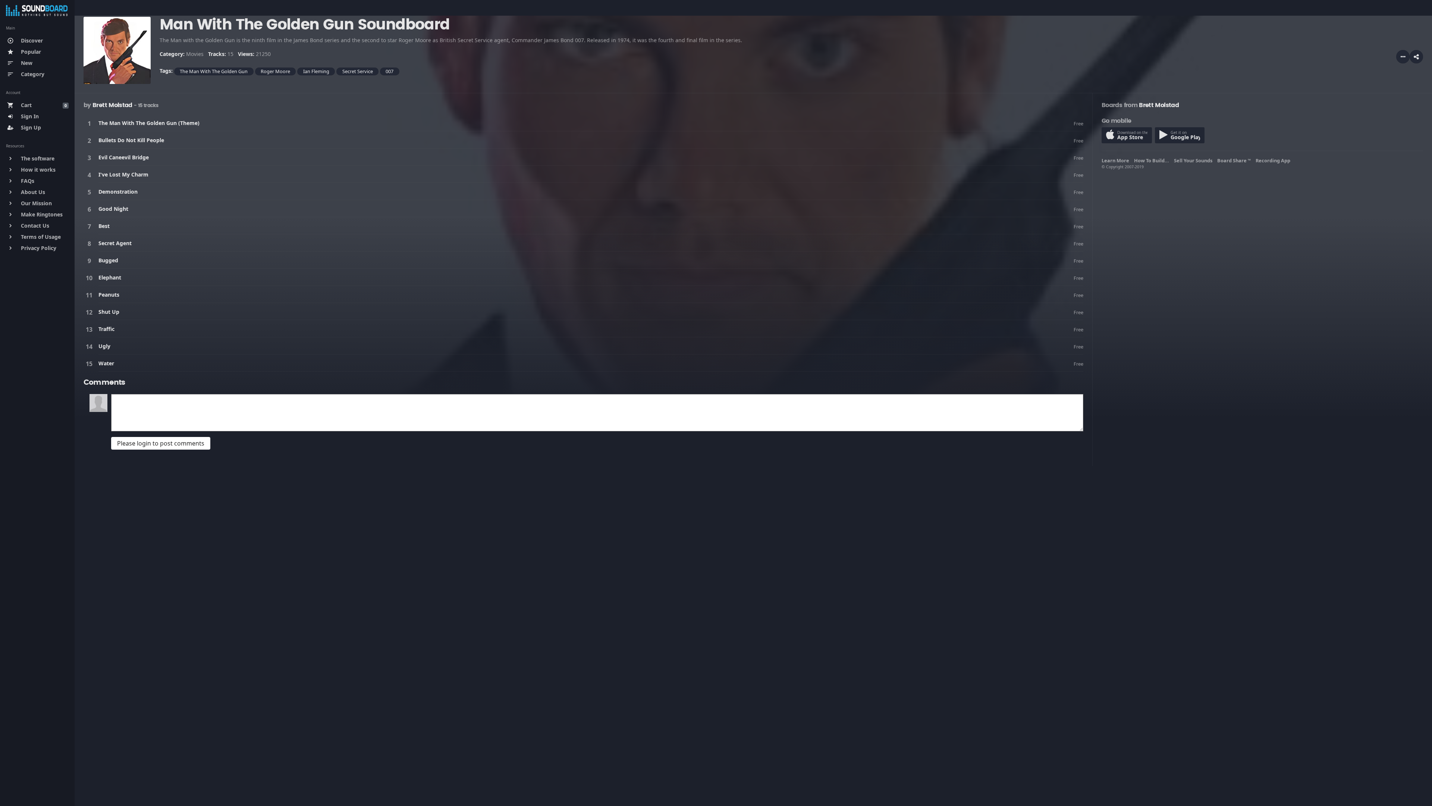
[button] (1416, 56)
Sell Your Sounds (1194, 160)
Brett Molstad (112, 105)
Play (91, 123)
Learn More (1116, 160)
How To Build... (1152, 160)
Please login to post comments (160, 443)
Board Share (1234, 160)
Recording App (1274, 160)
